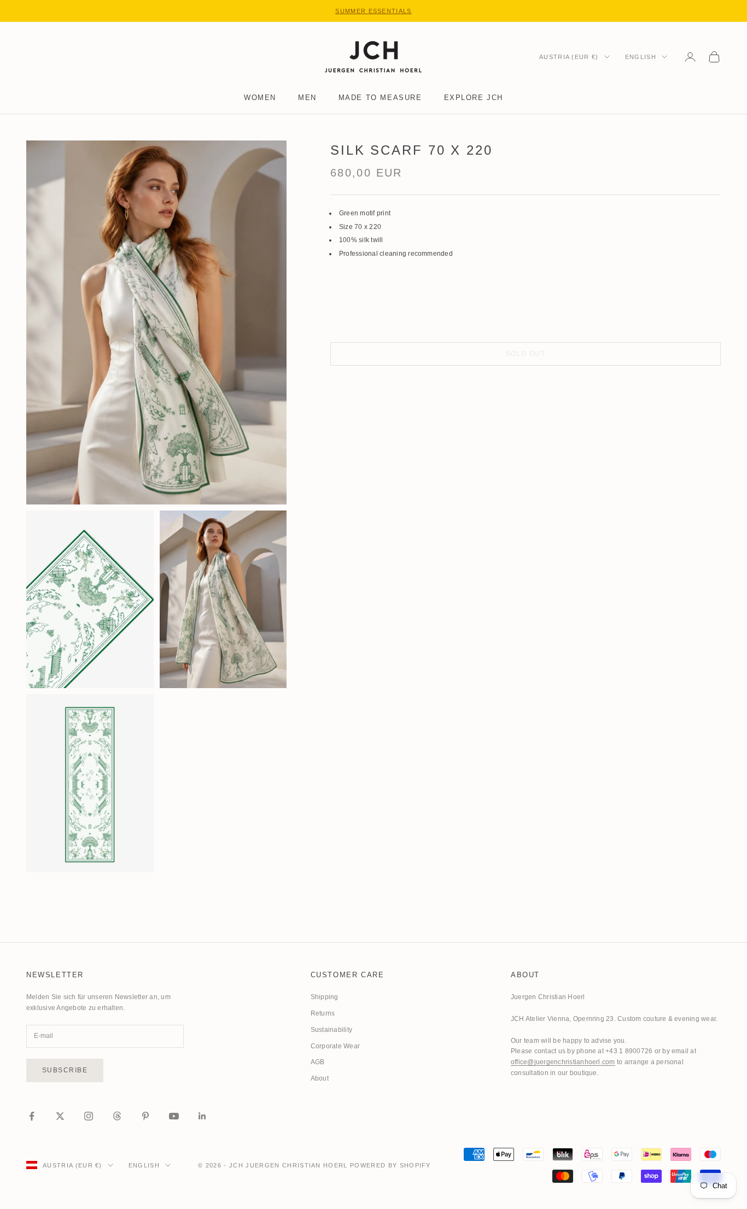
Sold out (526, 353)
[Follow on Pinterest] (145, 1116)
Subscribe (64, 1070)
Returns (323, 1013)
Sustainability (331, 1030)
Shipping (325, 997)
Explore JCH (473, 97)
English (640, 57)
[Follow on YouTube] (173, 1116)
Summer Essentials (373, 11)
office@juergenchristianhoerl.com (563, 1062)
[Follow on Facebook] (31, 1116)
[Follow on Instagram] (88, 1116)
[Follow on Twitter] (60, 1116)
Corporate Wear (335, 1046)
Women (260, 97)
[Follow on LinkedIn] (202, 1116)
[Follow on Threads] (117, 1116)
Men (307, 97)
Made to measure (380, 97)
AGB (318, 1062)
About (320, 1078)
